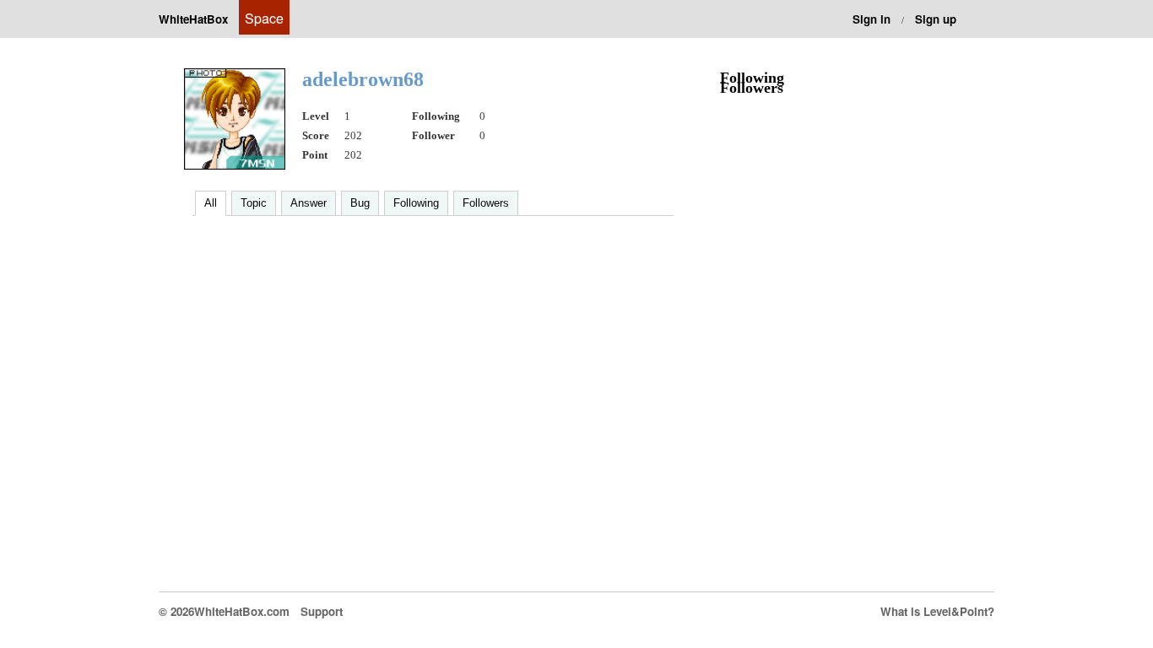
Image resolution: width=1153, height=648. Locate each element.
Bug (360, 203)
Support (321, 611)
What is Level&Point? (937, 611)
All (210, 203)
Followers (486, 203)
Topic (254, 203)
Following (416, 203)
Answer (308, 203)
